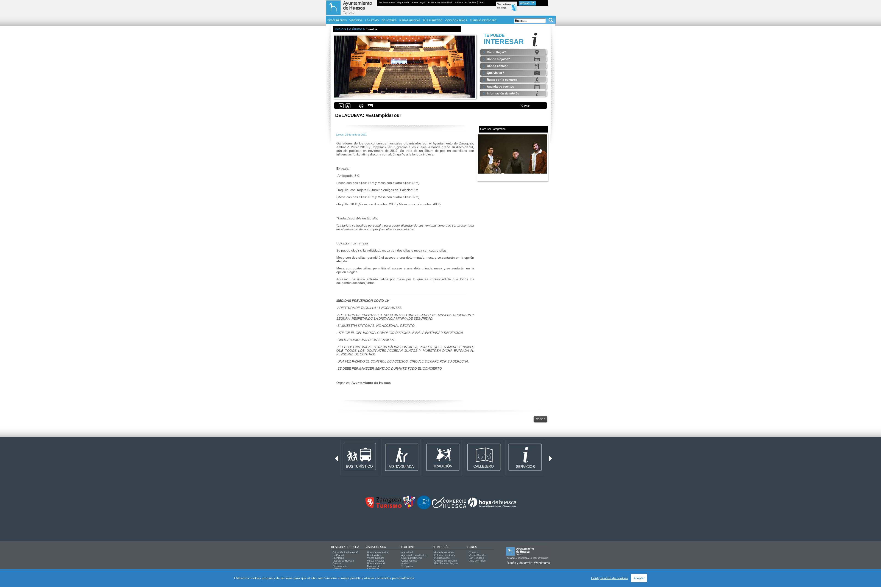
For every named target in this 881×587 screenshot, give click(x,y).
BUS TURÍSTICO (433, 20)
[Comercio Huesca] (449, 507)
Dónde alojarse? (498, 59)
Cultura (337, 563)
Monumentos (374, 566)
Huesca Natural (376, 563)
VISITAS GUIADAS (409, 20)
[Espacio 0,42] (424, 508)
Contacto (474, 552)
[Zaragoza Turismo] (383, 507)
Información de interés (503, 93)
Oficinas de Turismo (445, 560)
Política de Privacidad (440, 2)
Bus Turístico (476, 558)
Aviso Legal (418, 2)
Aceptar (639, 578)
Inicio (339, 29)
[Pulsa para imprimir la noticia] (361, 107)
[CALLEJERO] (483, 474)
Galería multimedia (411, 558)
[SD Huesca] (409, 508)
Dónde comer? (497, 66)
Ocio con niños (477, 560)
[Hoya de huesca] (492, 507)
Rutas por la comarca (502, 79)
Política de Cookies (465, 2)
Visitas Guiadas (376, 558)
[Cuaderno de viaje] (545, 2)
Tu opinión (407, 566)
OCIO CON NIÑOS (456, 20)
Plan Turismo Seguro (446, 563)
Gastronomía (340, 566)
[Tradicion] (442, 474)
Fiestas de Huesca (343, 560)
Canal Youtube (409, 560)
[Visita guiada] (401, 474)
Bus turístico (374, 555)
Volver (540, 419)
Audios (405, 563)
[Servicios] (524, 474)
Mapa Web (403, 2)
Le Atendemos (387, 2)
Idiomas (525, 3)
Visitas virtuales (376, 560)
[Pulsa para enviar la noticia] (370, 107)
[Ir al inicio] (351, 14)
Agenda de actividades (414, 555)
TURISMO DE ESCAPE (483, 20)
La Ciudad (338, 555)
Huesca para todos (377, 552)
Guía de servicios (444, 552)
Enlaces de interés (444, 555)
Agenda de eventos (500, 86)
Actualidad (407, 552)
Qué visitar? (495, 73)
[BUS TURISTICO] (359, 474)
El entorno (338, 558)
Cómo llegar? (496, 52)
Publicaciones (442, 558)
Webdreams (542, 563)
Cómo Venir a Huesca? (345, 552)
